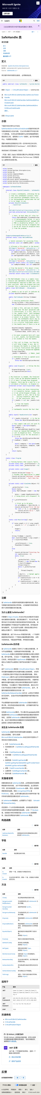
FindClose (5, 794)
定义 (4, 46)
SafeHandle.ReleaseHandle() (12, 693)
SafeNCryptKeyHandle (13, 763)
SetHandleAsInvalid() (9, 971)
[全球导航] (2, 21)
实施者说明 (6, 53)
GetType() (5, 948)
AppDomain (21, 659)
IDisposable (9, 116)
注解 (4, 51)
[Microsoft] (20, 21)
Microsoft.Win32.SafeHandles (12, 737)
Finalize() (5, 939)
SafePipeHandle (16, 752)
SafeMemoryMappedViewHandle (25, 755)
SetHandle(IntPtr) (7, 965)
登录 (38, 21)
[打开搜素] (34, 21)
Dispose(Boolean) (7, 924)
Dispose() (5, 918)
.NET (9, 32)
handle (4, 853)
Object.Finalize (13, 617)
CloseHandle (20, 788)
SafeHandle (7, 602)
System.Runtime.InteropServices (18, 66)
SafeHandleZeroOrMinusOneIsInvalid (15, 129)
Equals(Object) (7, 931)
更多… (6, 111)
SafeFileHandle (15, 744)
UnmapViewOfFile (23, 791)
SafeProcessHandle (17, 768)
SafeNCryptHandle (19, 760)
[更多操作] (37, 31)
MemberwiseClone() (8, 954)
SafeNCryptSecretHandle (15, 765)
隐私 (31, 1089)
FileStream (5, 677)
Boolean (35, 810)
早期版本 (13, 1089)
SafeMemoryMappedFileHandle (27, 747)
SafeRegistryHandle (20, 771)
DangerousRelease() (8, 912)
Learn (4, 32)
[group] (20, 84)
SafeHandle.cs (11, 70)
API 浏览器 (16, 32)
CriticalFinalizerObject (20, 90)
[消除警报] (37, 3)
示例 (4, 48)
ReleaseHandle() (9, 803)
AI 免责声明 (5, 1089)
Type (29, 948)
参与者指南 (12, 1041)
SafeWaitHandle (18, 773)
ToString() (5, 974)
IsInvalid (36, 800)
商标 (23, 1092)
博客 (19, 1089)
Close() (4, 898)
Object (7, 90)
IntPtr (21, 137)
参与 (26, 1089)
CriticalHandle (10, 1022)
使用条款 (17, 1092)
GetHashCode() (7, 943)
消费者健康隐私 (6, 1092)
